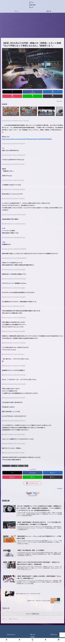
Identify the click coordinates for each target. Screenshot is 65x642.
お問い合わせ (53, 634)
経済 (27, 465)
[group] (11, 111)
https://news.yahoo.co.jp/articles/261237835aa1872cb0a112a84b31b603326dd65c (27, 139)
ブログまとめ (7, 465)
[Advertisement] (32, 26)
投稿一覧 (32, 634)
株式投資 (21, 465)
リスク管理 (14, 465)
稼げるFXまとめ (11, 634)
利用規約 (32, 637)
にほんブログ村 (32, 495)
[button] (53, 96)
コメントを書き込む (32, 614)
